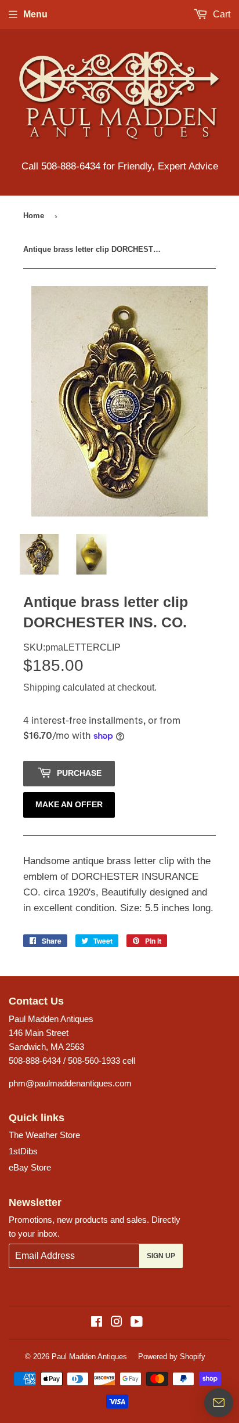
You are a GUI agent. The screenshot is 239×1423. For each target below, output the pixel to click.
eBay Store (30, 1167)
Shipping (41, 687)
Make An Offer (69, 804)
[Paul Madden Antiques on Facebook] (96, 1323)
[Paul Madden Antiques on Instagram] (116, 1323)
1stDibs (23, 1151)
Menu (35, 14)
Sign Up (161, 1256)
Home (33, 215)
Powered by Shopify (171, 1356)
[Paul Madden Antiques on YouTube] (137, 1323)
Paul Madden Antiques (89, 1356)
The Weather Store (44, 1135)
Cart (220, 14)
